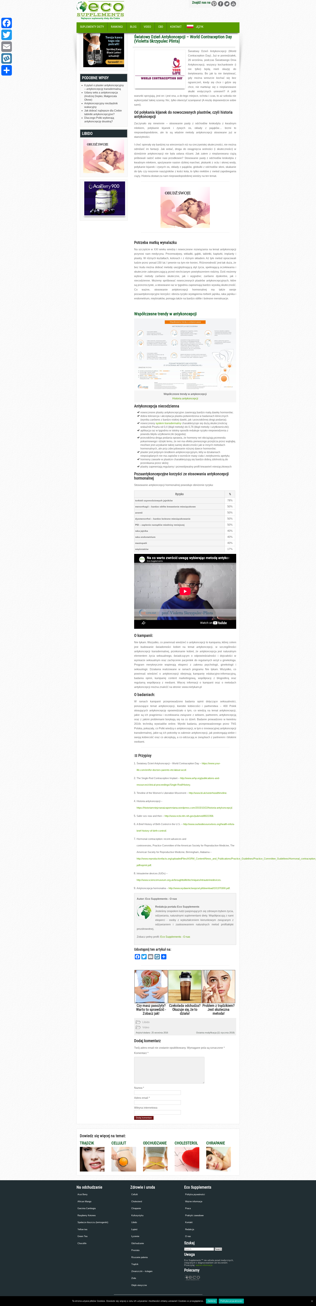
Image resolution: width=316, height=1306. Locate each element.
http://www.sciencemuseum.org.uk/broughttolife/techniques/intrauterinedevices (179, 880)
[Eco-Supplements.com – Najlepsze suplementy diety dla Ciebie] (100, 15)
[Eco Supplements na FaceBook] (220, 4)
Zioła (133, 1278)
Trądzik (134, 1264)
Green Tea (82, 1236)
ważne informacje (204, 1265)
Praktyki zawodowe (194, 1215)
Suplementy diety (92, 26)
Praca (188, 1208)
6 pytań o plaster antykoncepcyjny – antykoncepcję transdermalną (104, 87)
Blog (133, 26)
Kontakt (176, 26)
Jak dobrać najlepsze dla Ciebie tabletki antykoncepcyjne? (103, 112)
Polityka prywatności (195, 1194)
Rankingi (117, 26)
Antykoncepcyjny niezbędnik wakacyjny (101, 105)
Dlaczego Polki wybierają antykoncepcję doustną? (99, 119)
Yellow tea (82, 1229)
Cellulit (134, 1194)
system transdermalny (168, 423)
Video (147, 26)
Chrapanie (136, 1208)
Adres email (142, 1097)
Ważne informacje (193, 1201)
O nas (188, 1236)
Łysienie (135, 1236)
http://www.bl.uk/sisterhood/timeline (207, 793)
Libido (146, 1022)
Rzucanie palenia (139, 1257)
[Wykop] (7, 58)
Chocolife (82, 1243)
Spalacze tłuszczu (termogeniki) (93, 1222)
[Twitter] (7, 35)
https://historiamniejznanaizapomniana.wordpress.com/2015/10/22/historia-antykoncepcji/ (184, 807)
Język (199, 26)
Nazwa (139, 1087)
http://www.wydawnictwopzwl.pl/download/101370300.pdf (199, 888)
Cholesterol (136, 1201)
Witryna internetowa (145, 1107)
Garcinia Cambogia (87, 1208)
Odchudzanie (137, 1243)
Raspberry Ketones (87, 1215)
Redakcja (189, 1229)
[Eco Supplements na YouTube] (233, 4)
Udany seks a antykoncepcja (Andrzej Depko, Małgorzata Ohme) (101, 96)
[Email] (7, 47)
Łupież (134, 1229)
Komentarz (141, 1053)
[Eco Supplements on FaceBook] (214, 4)
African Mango (84, 1201)
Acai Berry (83, 1194)
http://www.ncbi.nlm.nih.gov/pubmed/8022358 (189, 816)
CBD (160, 26)
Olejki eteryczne (139, 1285)
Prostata (135, 1250)
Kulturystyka (137, 1215)
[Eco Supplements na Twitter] (227, 4)
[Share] (7, 70)
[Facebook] (7, 23)
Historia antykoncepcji (185, 398)
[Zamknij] (312, 1301)
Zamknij (212, 1301)
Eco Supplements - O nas (175, 936)
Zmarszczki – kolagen (141, 1271)
